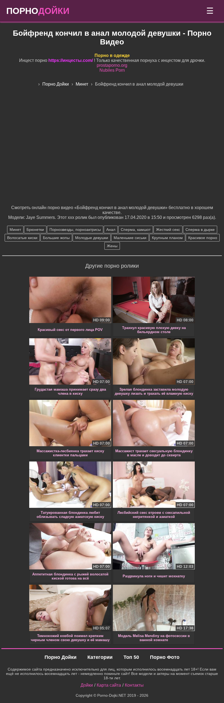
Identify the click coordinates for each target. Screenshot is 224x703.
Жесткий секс (168, 229)
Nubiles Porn (112, 70)
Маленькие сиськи (130, 238)
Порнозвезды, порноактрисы (75, 229)
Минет (15, 229)
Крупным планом (167, 238)
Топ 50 (131, 657)
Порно (37, 11)
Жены (112, 246)
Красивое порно (202, 238)
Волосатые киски (22, 238)
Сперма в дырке (200, 229)
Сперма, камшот (136, 229)
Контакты (134, 685)
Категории (100, 657)
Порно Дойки (60, 657)
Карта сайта (109, 685)
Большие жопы (56, 238)
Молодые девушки (91, 238)
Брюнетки (35, 229)
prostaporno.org (112, 65)
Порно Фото (164, 657)
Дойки (87, 685)
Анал (110, 229)
